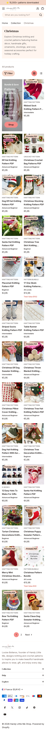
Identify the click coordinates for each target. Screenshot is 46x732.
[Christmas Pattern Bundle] (34, 556)
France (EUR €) (12, 689)
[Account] (37, 8)
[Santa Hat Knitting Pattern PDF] (12, 226)
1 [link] (16, 634)
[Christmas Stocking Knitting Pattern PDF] (34, 185)
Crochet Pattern (32, 157)
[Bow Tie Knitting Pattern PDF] (12, 600)
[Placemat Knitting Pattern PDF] (12, 267)
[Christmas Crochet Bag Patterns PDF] (34, 144)
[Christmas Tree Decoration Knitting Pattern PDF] (34, 433)
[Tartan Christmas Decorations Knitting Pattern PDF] (12, 515)
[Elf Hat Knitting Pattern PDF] (12, 144)
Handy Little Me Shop (20, 724)
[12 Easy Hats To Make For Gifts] (12, 474)
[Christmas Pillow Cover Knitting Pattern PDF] (12, 392)
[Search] (40, 14)
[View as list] (41, 73)
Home (5, 23)
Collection (16, 23)
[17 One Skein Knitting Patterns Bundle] (34, 267)
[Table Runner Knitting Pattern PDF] (34, 310)
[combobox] (23, 15)
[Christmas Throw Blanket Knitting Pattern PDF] (34, 351)
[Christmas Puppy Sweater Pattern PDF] (34, 515)
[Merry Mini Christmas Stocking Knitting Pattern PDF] (12, 556)
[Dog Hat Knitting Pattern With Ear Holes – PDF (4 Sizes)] (12, 433)
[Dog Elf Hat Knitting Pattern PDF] (12, 185)
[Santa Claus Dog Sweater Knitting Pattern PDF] (34, 600)
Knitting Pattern (32, 102)
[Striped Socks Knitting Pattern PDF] (12, 310)
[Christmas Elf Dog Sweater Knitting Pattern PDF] (12, 351)
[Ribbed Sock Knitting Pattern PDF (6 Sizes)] (34, 89)
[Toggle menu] (3, 8)
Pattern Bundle (31, 280)
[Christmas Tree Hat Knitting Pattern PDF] (34, 392)
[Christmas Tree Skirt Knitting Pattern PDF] (34, 226)
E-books (6, 487)
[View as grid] (34, 73)
